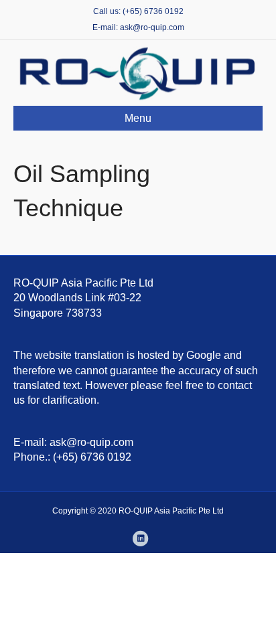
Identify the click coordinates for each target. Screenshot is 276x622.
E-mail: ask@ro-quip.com (138, 27)
